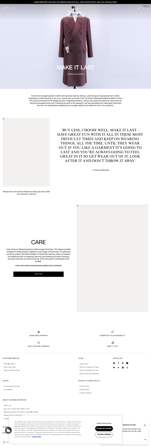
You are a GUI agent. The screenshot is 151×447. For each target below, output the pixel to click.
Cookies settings (104, 434)
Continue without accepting (104, 423)
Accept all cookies (104, 428)
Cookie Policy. (36, 437)
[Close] (144, 425)
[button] (8, 430)
